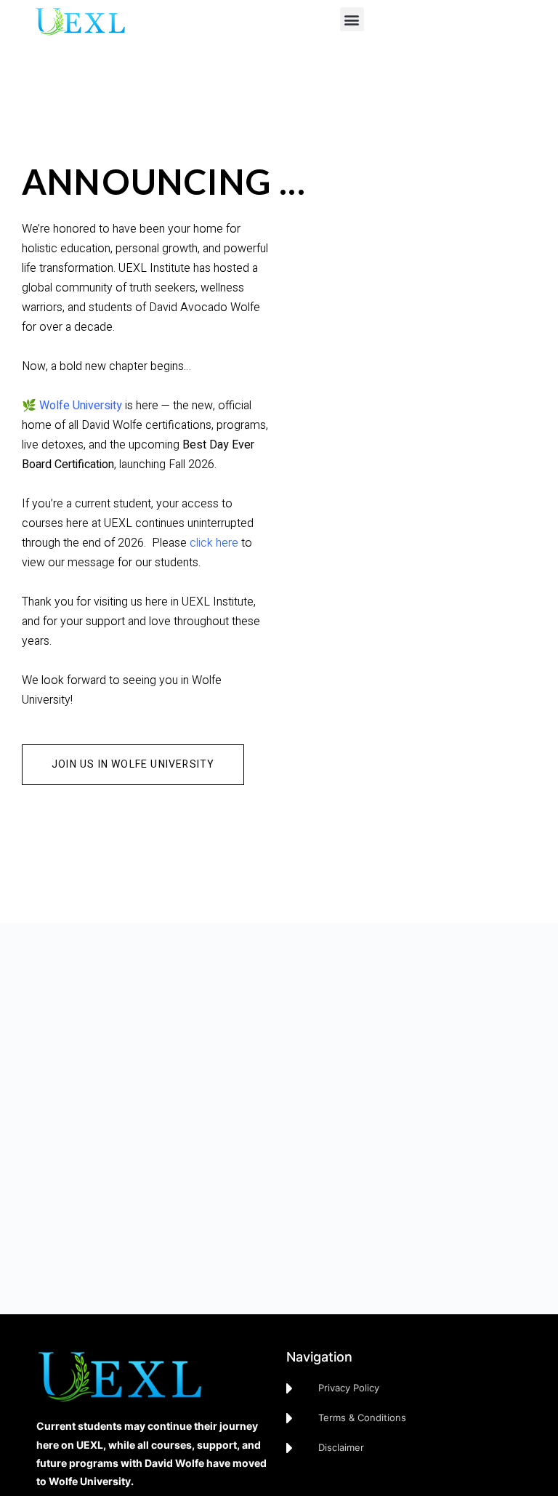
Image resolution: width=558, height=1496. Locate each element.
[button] (352, 19)
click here (214, 543)
